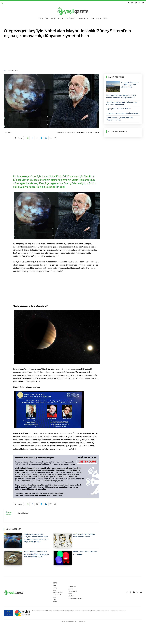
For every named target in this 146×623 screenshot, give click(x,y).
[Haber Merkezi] (5, 71)
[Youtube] (143, 2)
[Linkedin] (46, 138)
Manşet (97, 132)
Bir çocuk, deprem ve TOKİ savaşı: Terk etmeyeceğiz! (130, 84)
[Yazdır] (55, 138)
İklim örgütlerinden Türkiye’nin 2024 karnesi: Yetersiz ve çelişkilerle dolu (121, 96)
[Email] (50, 138)
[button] (2, 3)
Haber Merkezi (12, 71)
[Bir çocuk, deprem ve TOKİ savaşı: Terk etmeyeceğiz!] (113, 86)
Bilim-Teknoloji (81, 132)
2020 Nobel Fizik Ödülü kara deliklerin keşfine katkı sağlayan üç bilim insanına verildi (36, 554)
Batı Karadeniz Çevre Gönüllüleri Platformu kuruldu (119, 119)
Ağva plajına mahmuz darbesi (118, 109)
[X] (139, 2)
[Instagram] (132, 2)
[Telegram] (135, 2)
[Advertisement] (73, 54)
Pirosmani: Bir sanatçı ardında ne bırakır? (123, 113)
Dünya (90, 132)
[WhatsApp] (28, 138)
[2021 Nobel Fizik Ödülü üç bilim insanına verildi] (63, 540)
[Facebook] (129, 2)
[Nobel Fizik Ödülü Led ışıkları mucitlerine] (63, 558)
